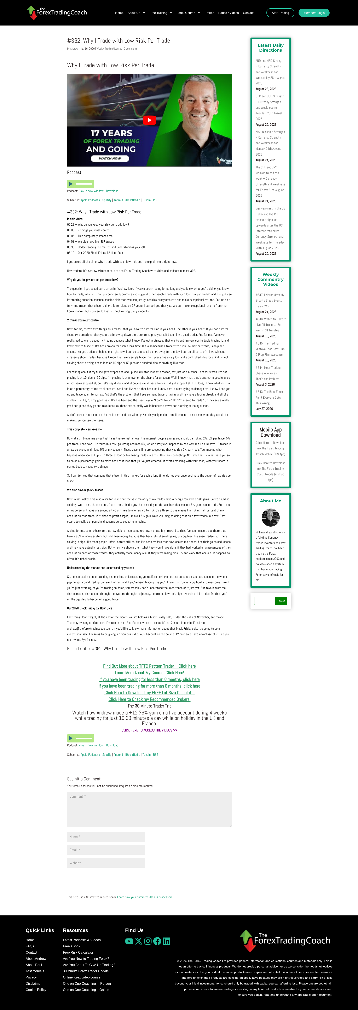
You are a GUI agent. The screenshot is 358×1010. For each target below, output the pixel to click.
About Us (134, 13)
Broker (209, 13)
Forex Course (186, 13)
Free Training (158, 13)
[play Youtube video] (149, 120)
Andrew (74, 48)
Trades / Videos (228, 13)
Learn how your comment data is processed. (144, 897)
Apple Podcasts (90, 200)
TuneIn (147, 200)
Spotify (106, 200)
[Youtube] (129, 941)
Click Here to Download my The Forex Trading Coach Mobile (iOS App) (270, 448)
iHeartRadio (132, 200)
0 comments (130, 48)
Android (118, 200)
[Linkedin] (166, 941)
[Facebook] (157, 941)
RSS (155, 200)
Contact (248, 13)
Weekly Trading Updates (109, 48)
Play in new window (91, 191)
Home (119, 13)
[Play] (149, 184)
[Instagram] (148, 941)
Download (112, 191)
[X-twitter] (138, 941)
